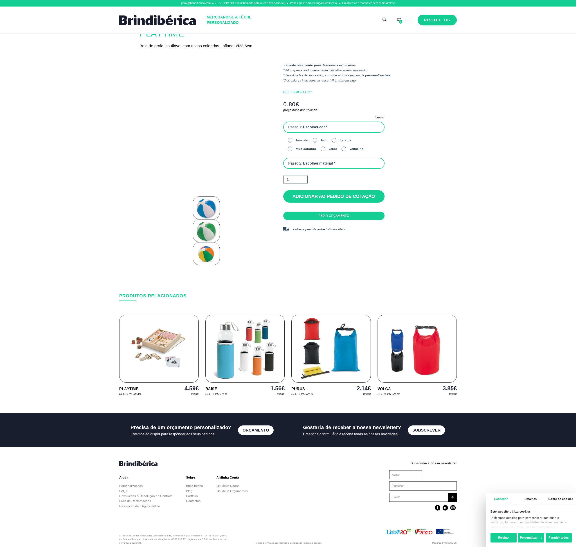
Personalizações (131, 486)
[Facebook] (437, 508)
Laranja (345, 140)
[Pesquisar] (384, 20)
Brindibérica (194, 486)
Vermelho (356, 149)
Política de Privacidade (267, 543)
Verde (332, 149)
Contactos (193, 501)
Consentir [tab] (501, 499)
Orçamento (256, 430)
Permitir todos (559, 537)
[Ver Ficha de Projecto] (420, 533)
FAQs (123, 491)
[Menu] (409, 20)
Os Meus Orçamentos (232, 491)
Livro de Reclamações (135, 501)
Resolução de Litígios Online (139, 506)
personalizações (377, 75)
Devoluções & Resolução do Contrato (146, 496)
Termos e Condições (290, 543)
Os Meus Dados (227, 486)
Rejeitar (503, 537)
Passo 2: (311, 163)
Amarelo (302, 140)
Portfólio (192, 496)
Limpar (380, 117)
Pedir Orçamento (333, 215)
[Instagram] (453, 508)
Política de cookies (312, 543)
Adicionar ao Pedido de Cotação (333, 196)
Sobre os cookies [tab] (560, 499)
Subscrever (426, 430)
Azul (324, 140)
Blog (189, 491)
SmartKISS (451, 543)
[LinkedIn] (445, 508)
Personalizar (529, 537)
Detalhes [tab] (530, 499)
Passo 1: (307, 127)
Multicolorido (306, 149)
